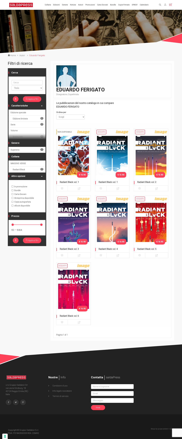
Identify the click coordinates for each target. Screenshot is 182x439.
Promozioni (90, 5)
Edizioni (56, 5)
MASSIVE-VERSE (18, 163)
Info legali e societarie (62, 391)
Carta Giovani (102, 5)
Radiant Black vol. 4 (108, 249)
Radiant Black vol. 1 (69, 182)
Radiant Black (27, 169)
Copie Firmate (124, 5)
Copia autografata (22, 202)
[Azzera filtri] (15, 99)
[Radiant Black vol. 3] (73, 226)
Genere (65, 5)
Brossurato (27, 136)
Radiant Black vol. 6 (69, 316)
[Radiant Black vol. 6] (73, 293)
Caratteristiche (19, 105)
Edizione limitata (27, 118)
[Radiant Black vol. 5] (151, 226)
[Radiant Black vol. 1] (73, 159)
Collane (48, 5)
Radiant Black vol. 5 (146, 249)
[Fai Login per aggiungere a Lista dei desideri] (62, 188)
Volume (14, 130)
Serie (26, 124)
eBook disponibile (22, 206)
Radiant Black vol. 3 (69, 249)
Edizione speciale (18, 112)
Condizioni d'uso (60, 386)
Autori (80, 5)
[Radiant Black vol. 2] (151, 159)
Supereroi (26, 150)
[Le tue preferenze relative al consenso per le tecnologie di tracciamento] (5, 436)
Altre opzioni (18, 176)
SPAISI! (134, 5)
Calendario (144, 5)
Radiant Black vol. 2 (146, 182)
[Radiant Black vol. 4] (112, 226)
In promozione (20, 186)
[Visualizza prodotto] (79, 188)
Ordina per (61, 112)
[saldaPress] (21, 5)
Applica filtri (33, 99)
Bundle (113, 5)
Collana (15, 156)
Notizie (73, 5)
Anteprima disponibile (24, 198)
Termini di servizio (60, 396)
